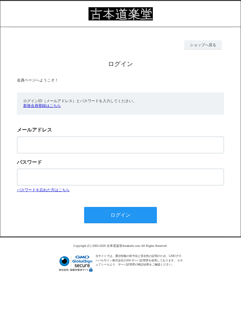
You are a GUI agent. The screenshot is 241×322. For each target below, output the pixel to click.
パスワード (29, 162)
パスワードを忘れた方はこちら (43, 190)
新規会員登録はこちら (42, 105)
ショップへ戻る (203, 45)
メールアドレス (34, 129)
